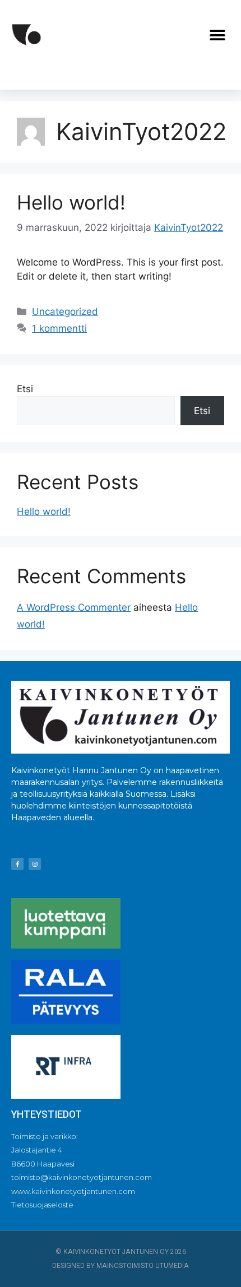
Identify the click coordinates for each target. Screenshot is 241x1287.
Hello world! (71, 202)
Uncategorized (65, 311)
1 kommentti (59, 328)
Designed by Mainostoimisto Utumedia (120, 1266)
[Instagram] (35, 864)
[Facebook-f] (17, 864)
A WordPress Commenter (74, 607)
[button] (217, 35)
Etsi (25, 388)
